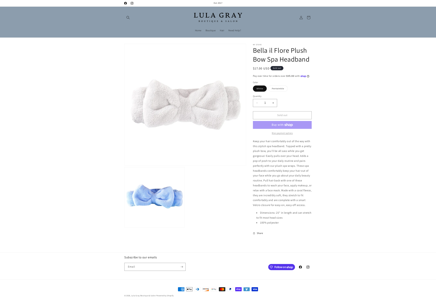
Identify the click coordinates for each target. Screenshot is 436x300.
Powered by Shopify (165, 295)
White (261, 89)
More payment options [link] (282, 133)
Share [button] (260, 233)
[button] (128, 17)
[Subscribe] (181, 267)
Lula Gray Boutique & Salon (143, 295)
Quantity (257, 96)
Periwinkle (280, 89)
